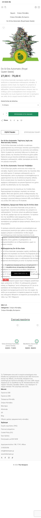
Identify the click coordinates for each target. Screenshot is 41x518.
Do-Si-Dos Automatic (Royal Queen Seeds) (20, 21)
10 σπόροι (7, 338)
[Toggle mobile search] (5, 7)
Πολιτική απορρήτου (8, 429)
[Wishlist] (3, 27)
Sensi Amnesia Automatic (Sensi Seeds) (10, 345)
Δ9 (2, 412)
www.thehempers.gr (7, 454)
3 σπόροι (7, 332)
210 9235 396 (6, 2)
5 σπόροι (7, 335)
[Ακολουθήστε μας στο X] (1, 457)
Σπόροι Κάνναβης (23, 13)
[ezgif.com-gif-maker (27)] (20, 44)
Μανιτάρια (4, 406)
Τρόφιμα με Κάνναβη (8, 399)
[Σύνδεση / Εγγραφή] (36, 7)
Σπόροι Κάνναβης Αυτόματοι (19, 17)
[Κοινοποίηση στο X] (10, 120)
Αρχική (12, 13)
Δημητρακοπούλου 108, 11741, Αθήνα (13, 444)
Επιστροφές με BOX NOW (9, 439)
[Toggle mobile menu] (2, 7)
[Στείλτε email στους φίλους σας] (21, 120)
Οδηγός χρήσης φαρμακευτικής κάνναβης (15, 419)
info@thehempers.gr (7, 451)
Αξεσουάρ (4, 409)
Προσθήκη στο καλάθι (23, 114)
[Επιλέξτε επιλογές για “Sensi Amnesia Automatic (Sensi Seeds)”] (17, 341)
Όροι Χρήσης (5, 436)
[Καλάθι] (39, 7)
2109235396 (5, 448)
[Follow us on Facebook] (5, 457)
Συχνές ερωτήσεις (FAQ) (9, 426)
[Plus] (6, 113)
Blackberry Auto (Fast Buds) (30, 345)
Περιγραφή (10, 132)
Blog (2, 416)
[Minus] (6, 115)
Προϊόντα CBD (5, 393)
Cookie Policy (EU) (7, 432)
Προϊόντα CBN (5, 396)
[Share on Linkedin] (18, 120)
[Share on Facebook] (14, 120)
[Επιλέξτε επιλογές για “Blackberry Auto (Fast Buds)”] (37, 341)
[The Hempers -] (20, 7)
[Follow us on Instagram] (9, 458)
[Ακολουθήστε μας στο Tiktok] (12, 457)
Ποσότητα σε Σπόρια (9, 101)
